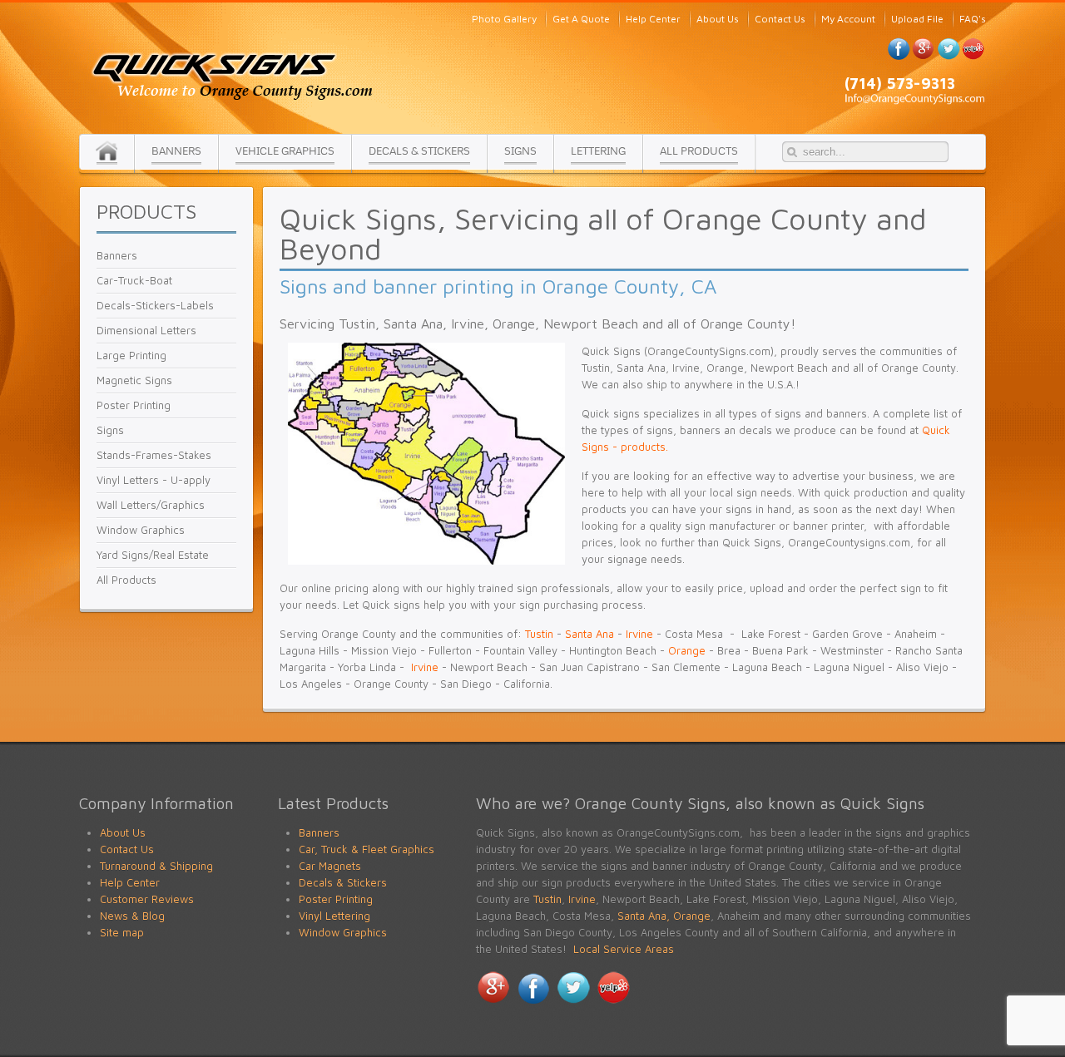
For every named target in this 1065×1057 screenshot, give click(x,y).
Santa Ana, (643, 915)
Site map (122, 932)
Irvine (639, 633)
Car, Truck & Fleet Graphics (366, 849)
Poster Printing (336, 899)
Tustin (539, 633)
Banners (319, 832)
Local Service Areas (623, 949)
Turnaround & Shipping (156, 865)
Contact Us (127, 849)
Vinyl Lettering (334, 915)
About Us (123, 832)
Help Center (130, 882)
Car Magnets (330, 865)
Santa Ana (589, 633)
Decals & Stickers (343, 882)
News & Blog (132, 915)
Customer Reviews (147, 899)
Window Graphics (343, 932)
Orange (687, 650)
